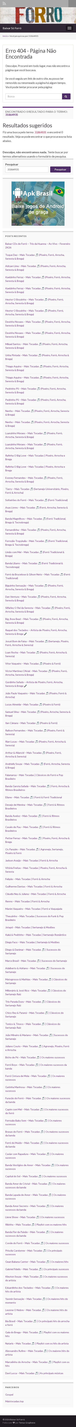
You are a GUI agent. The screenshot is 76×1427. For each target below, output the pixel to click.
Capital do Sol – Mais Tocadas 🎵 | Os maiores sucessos (36, 1176)
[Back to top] (68, 1419)
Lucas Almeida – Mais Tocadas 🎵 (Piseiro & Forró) (32, 704)
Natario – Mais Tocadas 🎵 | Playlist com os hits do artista (37, 1343)
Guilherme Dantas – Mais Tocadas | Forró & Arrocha (33, 886)
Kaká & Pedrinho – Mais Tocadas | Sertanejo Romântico (35, 934)
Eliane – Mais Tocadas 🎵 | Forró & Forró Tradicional (33, 797)
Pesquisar (11, 164)
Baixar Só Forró (12, 28)
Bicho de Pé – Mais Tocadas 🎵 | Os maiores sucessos (35, 1057)
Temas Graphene (27, 1422)
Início (5, 36)
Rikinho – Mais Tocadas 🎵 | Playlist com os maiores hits (36, 1224)
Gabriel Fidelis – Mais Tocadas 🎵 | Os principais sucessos (37, 1269)
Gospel (9, 1394)
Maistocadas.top (14, 1401)
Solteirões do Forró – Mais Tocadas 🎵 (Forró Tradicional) (36, 500)
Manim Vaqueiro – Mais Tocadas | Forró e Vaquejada (33, 908)
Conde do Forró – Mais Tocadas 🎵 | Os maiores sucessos (37, 1243)
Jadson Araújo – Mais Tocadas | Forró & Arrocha (31, 860)
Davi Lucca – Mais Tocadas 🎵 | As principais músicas (34, 1373)
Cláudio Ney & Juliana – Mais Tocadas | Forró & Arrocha (35, 893)
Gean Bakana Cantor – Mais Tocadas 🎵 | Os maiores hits (36, 1261)
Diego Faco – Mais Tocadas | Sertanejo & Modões (32, 942)
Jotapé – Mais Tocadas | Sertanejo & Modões (30, 927)
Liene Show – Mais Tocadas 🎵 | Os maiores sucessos (35, 1217)
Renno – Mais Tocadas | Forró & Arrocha (27, 901)
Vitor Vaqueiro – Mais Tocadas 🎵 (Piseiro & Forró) (33, 663)
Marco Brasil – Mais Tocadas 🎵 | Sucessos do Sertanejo (36, 960)
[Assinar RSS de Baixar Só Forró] (4, 2)
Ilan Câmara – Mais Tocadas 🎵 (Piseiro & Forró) (31, 722)
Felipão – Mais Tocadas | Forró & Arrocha (27, 879)
